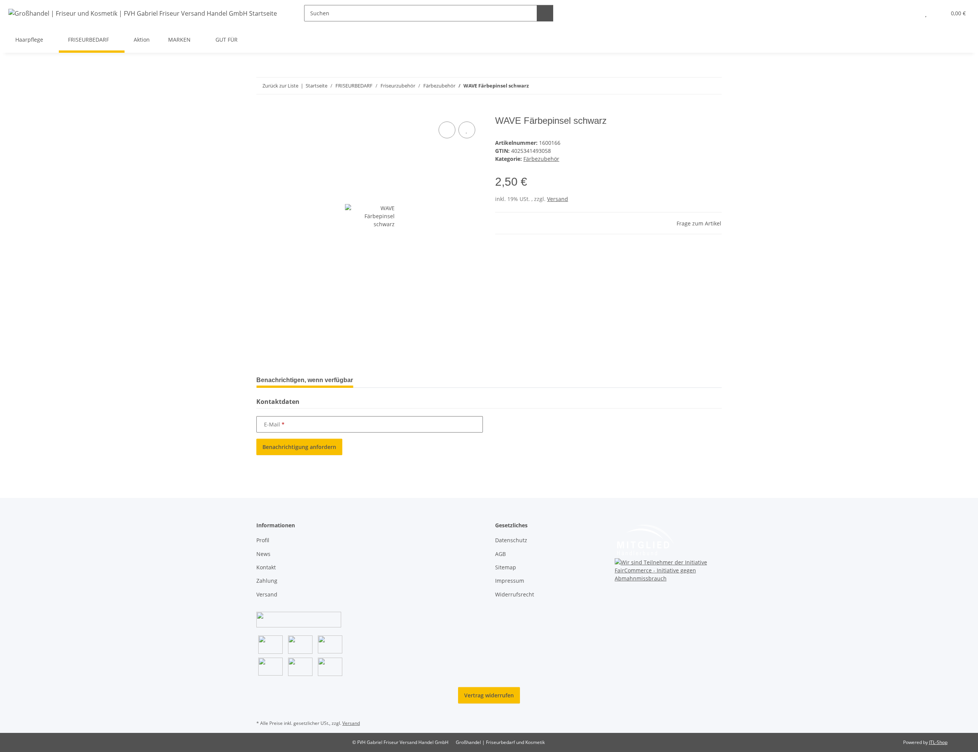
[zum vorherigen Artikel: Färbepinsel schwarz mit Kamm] (697, 86)
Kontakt (266, 567)
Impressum (509, 580)
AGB (500, 554)
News (263, 554)
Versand (557, 199)
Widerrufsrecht (514, 594)
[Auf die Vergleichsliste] (447, 130)
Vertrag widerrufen (489, 695)
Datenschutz (511, 540)
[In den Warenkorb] (262, 111)
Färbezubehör (541, 158)
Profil (262, 540)
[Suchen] (545, 13)
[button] (910, 13)
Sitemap (505, 567)
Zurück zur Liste (280, 85)
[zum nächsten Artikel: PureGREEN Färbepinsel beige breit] (713, 86)
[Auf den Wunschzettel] (466, 130)
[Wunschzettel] (926, 13)
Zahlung (266, 580)
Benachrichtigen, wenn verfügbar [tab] (304, 380)
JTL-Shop (938, 742)
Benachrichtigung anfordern (299, 447)
